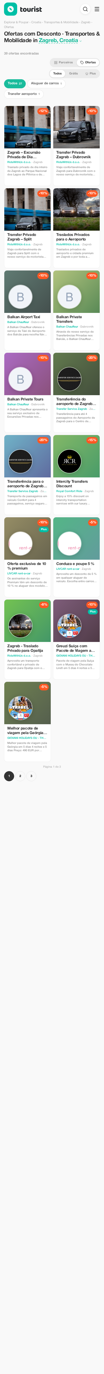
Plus (93, 73)
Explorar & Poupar (16, 22)
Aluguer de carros (46, 83)
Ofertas (90, 62)
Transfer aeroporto (24, 94)
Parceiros (66, 62)
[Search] (85, 9)
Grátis (73, 73)
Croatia (36, 22)
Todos (57, 73)
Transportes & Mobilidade (61, 22)
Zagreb (85, 22)
